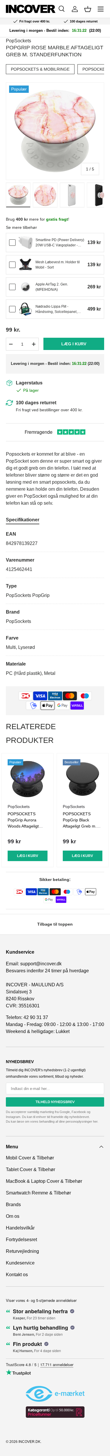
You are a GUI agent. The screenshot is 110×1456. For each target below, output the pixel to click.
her (95, 1121)
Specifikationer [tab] (22, 519)
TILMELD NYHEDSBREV (55, 1102)
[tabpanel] (55, 604)
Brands (13, 1204)
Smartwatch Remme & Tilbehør (38, 1192)
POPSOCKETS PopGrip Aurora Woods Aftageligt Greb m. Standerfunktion (23, 826)
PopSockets (18, 40)
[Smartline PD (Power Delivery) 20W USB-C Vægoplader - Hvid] (25, 243)
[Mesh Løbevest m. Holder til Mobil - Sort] (25, 265)
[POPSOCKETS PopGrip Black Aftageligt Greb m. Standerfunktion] (83, 779)
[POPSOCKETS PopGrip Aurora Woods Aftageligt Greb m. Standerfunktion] (28, 779)
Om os (12, 1216)
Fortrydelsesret (21, 1239)
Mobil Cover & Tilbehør (30, 1157)
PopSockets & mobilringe (40, 69)
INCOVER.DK (29, 1442)
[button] (87, 9)
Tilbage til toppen (55, 924)
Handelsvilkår (20, 1227)
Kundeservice (20, 1262)
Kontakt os (17, 1274)
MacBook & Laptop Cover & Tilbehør (44, 1181)
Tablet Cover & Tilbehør (30, 1169)
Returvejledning (22, 1251)
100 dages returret (36, 402)
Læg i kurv (73, 344)
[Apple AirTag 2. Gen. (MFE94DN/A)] (25, 287)
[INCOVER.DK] (30, 8)
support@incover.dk (41, 963)
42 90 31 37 (35, 1017)
